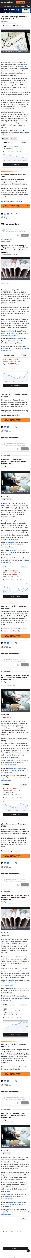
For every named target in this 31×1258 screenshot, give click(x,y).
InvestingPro (10, 331)
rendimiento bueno (7, 547)
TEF (24, 62)
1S (6, 151)
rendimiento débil (7, 985)
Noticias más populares (18, 6)
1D (3, 151)
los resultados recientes (16, 338)
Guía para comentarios (6, 239)
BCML (3, 506)
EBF (22, 1157)
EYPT (10, 292)
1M (9, 151)
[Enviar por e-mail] (16, 213)
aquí (27, 323)
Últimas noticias (6, 6)
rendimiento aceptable (10, 335)
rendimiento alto (6, 1199)
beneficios (23, 64)
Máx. (20, 151)
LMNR (3, 723)
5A (17, 151)
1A (14, 151)
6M (12, 151)
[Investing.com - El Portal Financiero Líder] (9, 2)
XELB (3, 942)
